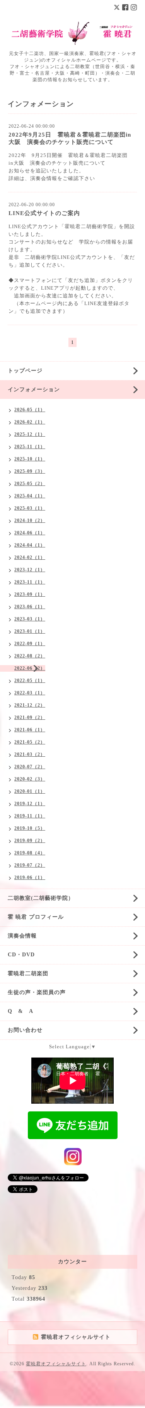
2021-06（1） (29, 729)
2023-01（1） (29, 631)
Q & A (20, 1011)
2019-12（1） (29, 803)
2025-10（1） (29, 459)
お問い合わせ (25, 1030)
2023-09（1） (29, 594)
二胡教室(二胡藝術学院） (41, 898)
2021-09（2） (29, 717)
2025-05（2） (29, 483)
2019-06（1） (29, 877)
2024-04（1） (29, 545)
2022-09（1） (29, 643)
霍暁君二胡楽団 (28, 973)
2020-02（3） (29, 779)
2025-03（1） (29, 508)
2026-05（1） (29, 409)
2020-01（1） (29, 791)
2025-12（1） (29, 434)
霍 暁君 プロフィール (36, 917)
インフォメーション (34, 389)
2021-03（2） (29, 754)
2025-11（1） (29, 446)
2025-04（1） (29, 496)
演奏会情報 (22, 936)
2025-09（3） (29, 471)
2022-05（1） (29, 680)
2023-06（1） (29, 606)
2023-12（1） (29, 569)
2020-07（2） (29, 766)
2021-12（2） (29, 705)
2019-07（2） (29, 865)
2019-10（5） (29, 828)
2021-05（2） (29, 742)
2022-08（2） (29, 656)
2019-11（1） (29, 816)
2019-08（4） (29, 853)
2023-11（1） (29, 582)
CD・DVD (21, 955)
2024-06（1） (29, 533)
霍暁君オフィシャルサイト (56, 1363)
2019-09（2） (29, 840)
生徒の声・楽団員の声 (37, 992)
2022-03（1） (29, 693)
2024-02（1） (29, 557)
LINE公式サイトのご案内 (44, 213)
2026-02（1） (29, 422)
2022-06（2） (29, 668)
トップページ (25, 371)
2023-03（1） (29, 619)
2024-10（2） (29, 520)
